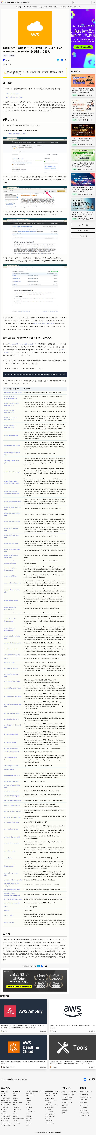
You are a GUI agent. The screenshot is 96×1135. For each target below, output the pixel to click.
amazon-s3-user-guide (11, 600)
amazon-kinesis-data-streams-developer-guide (11, 492)
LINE (27, 1098)
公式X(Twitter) (83, 1099)
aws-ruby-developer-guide (12, 843)
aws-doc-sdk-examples (11, 748)
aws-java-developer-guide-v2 (12, 800)
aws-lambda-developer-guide (12, 811)
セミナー (56, 7)
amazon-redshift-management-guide (10, 562)
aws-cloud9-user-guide (11, 668)
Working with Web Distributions (43, 323)
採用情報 (64, 1107)
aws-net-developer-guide (11, 822)
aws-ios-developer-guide (11, 791)
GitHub (12, 55)
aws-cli (6, 658)
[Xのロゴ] (89, 1079)
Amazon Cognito (5, 1098)
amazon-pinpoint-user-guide (12, 521)
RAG (14, 1105)
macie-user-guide (9, 922)
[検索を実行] (74, 2)
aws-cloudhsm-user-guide (12, 681)
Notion (28, 1125)
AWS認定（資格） (50, 1107)
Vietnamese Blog (49, 1123)
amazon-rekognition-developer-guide (10, 569)
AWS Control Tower (6, 1105)
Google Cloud (43, 7)
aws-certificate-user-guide (12, 655)
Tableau (28, 1105)
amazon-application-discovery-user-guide (10, 397)
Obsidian (15, 1116)
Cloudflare (29, 1118)
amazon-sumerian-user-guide (13, 613)
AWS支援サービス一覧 (85, 1097)
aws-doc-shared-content (11, 752)
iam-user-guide (8, 915)
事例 (75, 7)
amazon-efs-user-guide (11, 435)
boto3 (5, 907)
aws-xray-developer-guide (12, 903)
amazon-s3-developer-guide (12, 583)
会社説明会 (63, 7)
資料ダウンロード (66, 1099)
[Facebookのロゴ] (85, 1079)
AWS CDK (3, 1114)
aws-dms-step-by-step (11, 734)
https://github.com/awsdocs (17, 134)
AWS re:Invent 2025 (50, 1096)
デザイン (47, 1118)
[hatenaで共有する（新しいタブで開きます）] (58, 60)
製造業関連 (48, 1109)
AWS (23, 7)
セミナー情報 (65, 1105)
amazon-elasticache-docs (12, 446)
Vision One (29, 1123)
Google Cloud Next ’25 (51, 1093)
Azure (50, 7)
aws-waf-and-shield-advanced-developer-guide (12, 894)
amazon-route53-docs (10, 576)
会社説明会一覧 (83, 230)
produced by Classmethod (22, 2)
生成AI (14, 1093)
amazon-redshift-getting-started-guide (11, 556)
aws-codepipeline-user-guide (12, 696)
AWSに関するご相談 (67, 1097)
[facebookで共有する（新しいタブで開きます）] (62, 60)
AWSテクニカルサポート (51, 1105)
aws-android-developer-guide (12, 643)
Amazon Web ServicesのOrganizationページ (24, 344)
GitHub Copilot (17, 1109)
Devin (14, 1111)
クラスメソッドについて (86, 1092)
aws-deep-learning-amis (11, 719)
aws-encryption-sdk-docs (11, 766)
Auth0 (27, 1102)
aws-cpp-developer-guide (11, 713)
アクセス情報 (83, 1110)
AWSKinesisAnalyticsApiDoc (13, 392)
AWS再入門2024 (49, 1098)
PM (14, 1125)
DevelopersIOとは (84, 1094)
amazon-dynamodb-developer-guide (10, 426)
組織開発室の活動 (49, 1116)
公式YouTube (83, 1102)
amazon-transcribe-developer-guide (10, 629)
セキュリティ (16, 1123)
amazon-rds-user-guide (11, 543)
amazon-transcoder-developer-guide (10, 620)
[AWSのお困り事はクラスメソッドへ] (35, 981)
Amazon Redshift (5, 1118)
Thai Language (49, 1120)
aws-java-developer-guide (12, 796)
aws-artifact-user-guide (11, 649)
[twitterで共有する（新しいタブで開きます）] (65, 60)
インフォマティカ (30, 1111)
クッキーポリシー (84, 1115)
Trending (18, 7)
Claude (29, 7)
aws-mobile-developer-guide (12, 817)
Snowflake (29, 1107)
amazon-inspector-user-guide (13, 472)
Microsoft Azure (30, 1096)
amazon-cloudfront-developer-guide (10, 411)
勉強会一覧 (83, 236)
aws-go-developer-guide (11, 781)
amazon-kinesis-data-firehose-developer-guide (11, 482)
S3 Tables (3, 1111)
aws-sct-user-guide (10, 851)
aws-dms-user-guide (10, 742)
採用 (79, 7)
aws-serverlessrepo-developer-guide (10, 865)
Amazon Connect (5, 1125)
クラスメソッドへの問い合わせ (69, 1092)
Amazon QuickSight (6, 1116)
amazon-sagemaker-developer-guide (10, 608)
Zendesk (28, 1100)
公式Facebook (83, 1105)
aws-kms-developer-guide (12, 805)
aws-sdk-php (8, 858)
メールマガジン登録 (67, 1102)
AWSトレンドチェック (51, 1100)
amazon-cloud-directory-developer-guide (11, 404)
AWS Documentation (13, 94)
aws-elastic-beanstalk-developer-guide (11, 759)
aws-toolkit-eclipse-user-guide (13, 880)
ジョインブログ (49, 1111)
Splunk (28, 1120)
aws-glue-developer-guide (12, 775)
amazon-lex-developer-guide (12, 501)
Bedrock (34, 7)
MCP (14, 1096)
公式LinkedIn (83, 1107)
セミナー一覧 (83, 225)
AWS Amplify (4, 1120)
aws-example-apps (10, 769)
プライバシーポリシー (85, 1113)
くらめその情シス (49, 1114)
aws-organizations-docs (11, 829)
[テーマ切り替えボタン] (94, 2)
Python (15, 1120)
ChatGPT (15, 1098)
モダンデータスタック (18, 1118)
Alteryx (28, 1109)
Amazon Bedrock (17, 1102)
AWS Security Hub (5, 1100)
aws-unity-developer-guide (12, 889)
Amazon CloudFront (6, 1123)
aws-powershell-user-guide (12, 837)
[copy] (64, 374)
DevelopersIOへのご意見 (68, 1094)
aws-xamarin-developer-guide (13, 899)
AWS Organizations (6, 1102)
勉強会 (70, 7)
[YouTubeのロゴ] (93, 1079)
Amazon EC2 (4, 1107)
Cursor (15, 1114)
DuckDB (28, 1116)
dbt (27, 1114)
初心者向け (48, 1102)
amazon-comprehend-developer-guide (10, 418)
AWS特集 (3, 1093)
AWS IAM (3, 1096)
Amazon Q (16, 1107)
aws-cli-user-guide (9, 662)
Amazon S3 (4, 1109)
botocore (6, 910)
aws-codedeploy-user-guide (12, 688)
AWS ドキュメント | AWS (14, 97)
